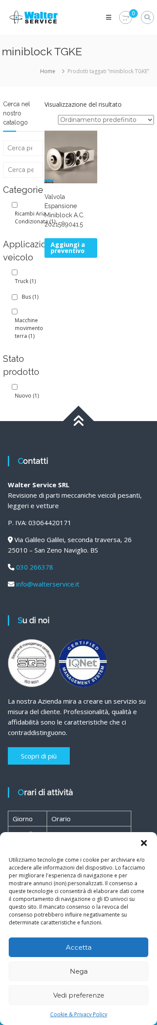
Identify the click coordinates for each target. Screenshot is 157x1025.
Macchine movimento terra (29, 328)
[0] (126, 17)
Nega (79, 971)
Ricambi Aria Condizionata (35, 217)
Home (47, 71)
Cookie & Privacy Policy (78, 1014)
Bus (30, 296)
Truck (25, 281)
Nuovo (27, 395)
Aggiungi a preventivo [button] (68, 247)
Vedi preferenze (78, 995)
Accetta (79, 947)
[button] (144, 843)
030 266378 (34, 567)
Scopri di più (39, 756)
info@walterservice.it (47, 584)
